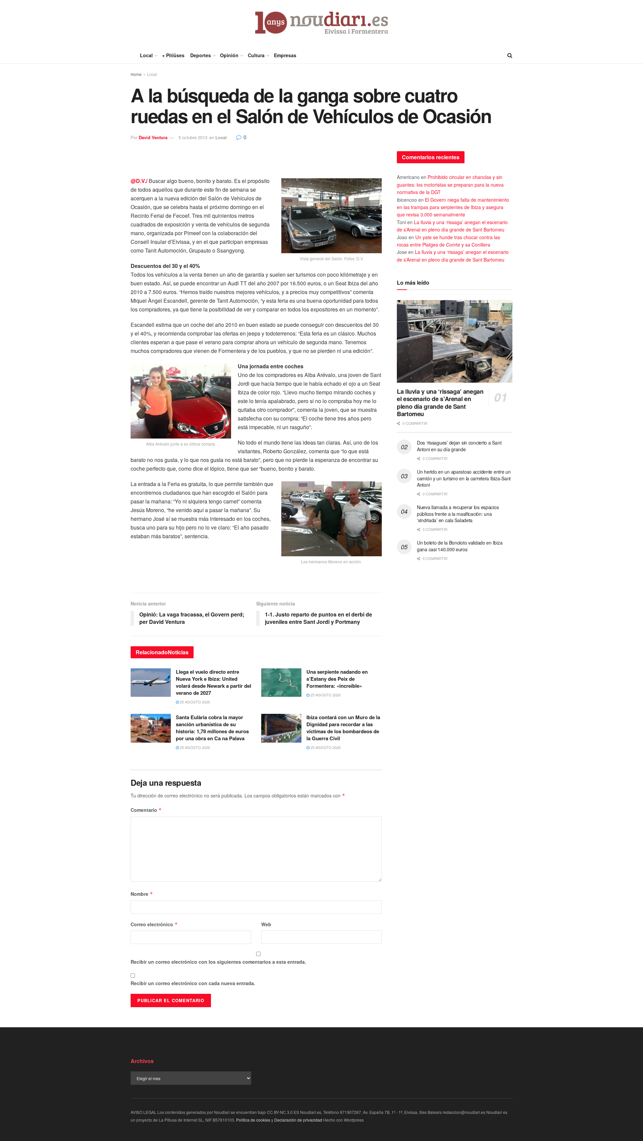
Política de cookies (253, 1120)
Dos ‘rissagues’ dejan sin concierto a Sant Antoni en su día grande (459, 446)
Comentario (146, 809)
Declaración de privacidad (298, 1120)
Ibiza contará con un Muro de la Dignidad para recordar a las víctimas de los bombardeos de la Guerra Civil (343, 728)
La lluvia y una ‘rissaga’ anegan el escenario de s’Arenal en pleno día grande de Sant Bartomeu (440, 402)
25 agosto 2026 (194, 701)
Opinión (229, 55)
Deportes (200, 55)
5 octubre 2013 (192, 137)
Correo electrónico (154, 924)
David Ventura (153, 137)
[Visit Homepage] (321, 23)
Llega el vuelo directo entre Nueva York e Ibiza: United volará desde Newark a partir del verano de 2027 (213, 682)
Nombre (142, 893)
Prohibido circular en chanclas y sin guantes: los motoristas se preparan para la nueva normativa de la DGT (450, 184)
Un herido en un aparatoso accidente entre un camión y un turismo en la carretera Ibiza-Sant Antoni (464, 478)
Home (136, 74)
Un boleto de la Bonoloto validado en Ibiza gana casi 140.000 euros (459, 546)
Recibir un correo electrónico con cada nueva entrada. (193, 983)
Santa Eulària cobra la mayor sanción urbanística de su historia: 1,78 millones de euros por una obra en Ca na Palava (212, 728)
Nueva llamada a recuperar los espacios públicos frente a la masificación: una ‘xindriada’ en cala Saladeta (458, 514)
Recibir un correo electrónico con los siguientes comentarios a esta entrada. (218, 961)
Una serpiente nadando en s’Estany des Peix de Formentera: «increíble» (337, 678)
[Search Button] (509, 55)
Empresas (285, 55)
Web (266, 924)
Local (146, 55)
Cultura (256, 55)
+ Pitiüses (173, 55)
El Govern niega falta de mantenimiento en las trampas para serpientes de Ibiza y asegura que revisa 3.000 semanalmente (453, 207)
